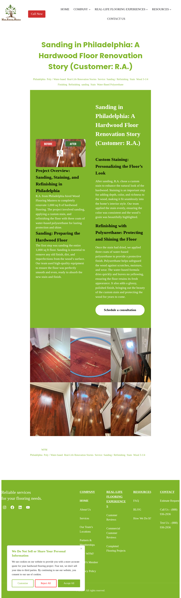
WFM (44, 449)
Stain (132, 79)
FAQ (136, 500)
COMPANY (87, 492)
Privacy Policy (88, 571)
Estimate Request (169, 500)
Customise (23, 583)
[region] (46, 568)
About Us (85, 509)
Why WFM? (87, 553)
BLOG (137, 509)
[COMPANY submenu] (89, 9)
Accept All (69, 583)
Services (84, 518)
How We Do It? (142, 518)
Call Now (37, 14)
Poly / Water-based (56, 79)
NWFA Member (89, 562)
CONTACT (167, 492)
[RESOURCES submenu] (170, 9)
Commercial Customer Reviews (113, 533)
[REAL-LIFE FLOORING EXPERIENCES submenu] (147, 9)
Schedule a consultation (120, 310)
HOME (84, 500)
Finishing (62, 84)
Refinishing (74, 84)
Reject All (46, 583)
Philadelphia (39, 79)
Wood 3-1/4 (142, 79)
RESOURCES (142, 492)
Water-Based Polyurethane (110, 84)
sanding (85, 84)
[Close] (81, 548)
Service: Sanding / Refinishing (113, 79)
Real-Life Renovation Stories (81, 79)
